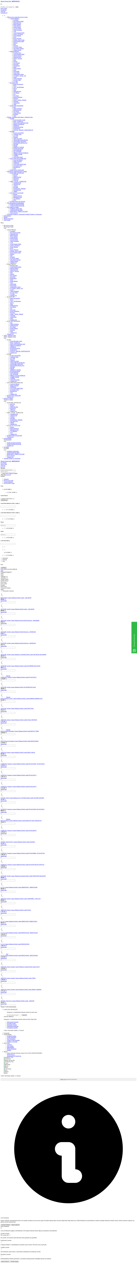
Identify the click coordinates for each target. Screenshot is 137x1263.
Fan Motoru (13, 307)
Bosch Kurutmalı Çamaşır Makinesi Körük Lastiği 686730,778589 (22, 731)
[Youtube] (12, 1025)
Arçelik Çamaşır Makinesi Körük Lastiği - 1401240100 (20, 609)
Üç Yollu (12, 294)
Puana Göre (4, 586)
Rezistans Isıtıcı (14, 265)
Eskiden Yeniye (4, 580)
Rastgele (3, 585)
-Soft (61, 1079)
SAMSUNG (4, 677)
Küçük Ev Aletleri (8, 398)
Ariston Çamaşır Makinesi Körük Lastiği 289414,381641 (21, 752)
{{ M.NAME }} (10, 537)
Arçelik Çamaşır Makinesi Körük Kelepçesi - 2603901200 (21, 632)
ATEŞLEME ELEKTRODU (17, 362)
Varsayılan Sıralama (6, 588)
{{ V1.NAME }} (10, 509)
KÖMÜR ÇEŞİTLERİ (13, 451)
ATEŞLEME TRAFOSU (16, 364)
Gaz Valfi (12, 358)
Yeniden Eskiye (4, 579)
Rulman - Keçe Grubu (15, 251)
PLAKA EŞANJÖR (15, 355)
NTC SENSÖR (14, 374)
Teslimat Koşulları (11, 1036)
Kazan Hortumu (14, 249)
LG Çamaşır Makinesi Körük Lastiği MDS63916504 (16, 944)
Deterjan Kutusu (14, 268)
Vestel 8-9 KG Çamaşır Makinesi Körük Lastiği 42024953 (20, 842)
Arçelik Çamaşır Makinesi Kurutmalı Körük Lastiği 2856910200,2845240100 (26, 876)
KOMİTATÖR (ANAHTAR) (14, 435)
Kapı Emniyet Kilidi (15, 232)
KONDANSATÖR (15, 348)
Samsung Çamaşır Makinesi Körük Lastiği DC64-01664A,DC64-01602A (25, 809)
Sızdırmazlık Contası (15, 287)
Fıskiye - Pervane (14, 271)
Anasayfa (6, 479)
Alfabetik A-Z (4, 576)
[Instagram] (12, 1026)
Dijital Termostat (14, 385)
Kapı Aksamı (13, 275)
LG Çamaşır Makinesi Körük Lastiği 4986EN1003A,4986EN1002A (20, 921)
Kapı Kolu (12, 310)
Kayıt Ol (3, 467)
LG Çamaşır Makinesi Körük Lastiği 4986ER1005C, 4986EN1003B (20, 887)
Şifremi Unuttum (13, 473)
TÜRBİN (12, 378)
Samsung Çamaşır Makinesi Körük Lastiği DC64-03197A (21, 786)
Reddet (97, 1220)
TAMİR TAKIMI (14, 377)
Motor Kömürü (14, 235)
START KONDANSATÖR (14, 444)
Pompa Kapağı (14, 238)
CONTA (12, 417)
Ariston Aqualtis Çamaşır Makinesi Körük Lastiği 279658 (21, 978)
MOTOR (12, 404)
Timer (11, 318)
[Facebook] (12, 1022)
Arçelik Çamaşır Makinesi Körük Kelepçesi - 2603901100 (21, 643)
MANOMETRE (14, 372)
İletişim (5, 217)
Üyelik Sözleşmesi (11, 1037)
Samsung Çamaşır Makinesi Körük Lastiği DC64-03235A (21, 677)
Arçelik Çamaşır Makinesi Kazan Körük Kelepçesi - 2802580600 (23, 620)
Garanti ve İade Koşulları (13, 1040)
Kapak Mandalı (14, 247)
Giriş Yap (3, 465)
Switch (12, 289)
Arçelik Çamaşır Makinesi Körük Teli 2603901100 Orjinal (21, 687)
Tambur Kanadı (14, 261)
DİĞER (12, 368)
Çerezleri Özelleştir (5, 1224)
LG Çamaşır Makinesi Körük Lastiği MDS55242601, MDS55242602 (20, 955)
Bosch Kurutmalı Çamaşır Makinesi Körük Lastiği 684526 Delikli (21, 741)
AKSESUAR (13, 415)
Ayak (11, 242)
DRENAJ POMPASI (15, 345)
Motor (11, 279)
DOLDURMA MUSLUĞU (17, 365)
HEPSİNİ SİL (4, 500)
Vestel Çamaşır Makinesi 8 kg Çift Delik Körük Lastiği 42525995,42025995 (25, 798)
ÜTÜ (11, 432)
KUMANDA (13, 350)
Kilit (11, 322)
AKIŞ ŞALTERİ (14, 361)
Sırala (2, 589)
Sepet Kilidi (13, 284)
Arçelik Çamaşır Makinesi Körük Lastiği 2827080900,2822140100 (23, 666)
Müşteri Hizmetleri (8, 218)
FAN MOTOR (14, 421)
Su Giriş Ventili (14, 239)
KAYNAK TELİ (14, 390)
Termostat (12, 315)
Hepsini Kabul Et (15, 1224)
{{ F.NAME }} (10, 555)
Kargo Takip (4, 464)
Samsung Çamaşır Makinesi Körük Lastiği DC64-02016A (21, 830)
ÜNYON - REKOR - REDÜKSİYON (20, 351)
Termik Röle (13, 317)
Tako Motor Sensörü (15, 259)
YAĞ (11, 392)
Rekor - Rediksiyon (15, 342)
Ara (17, 7)
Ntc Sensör (13, 327)
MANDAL (13, 408)
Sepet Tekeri (13, 285)
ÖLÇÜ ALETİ (11, 455)
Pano (11, 255)
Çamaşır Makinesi (8, 482)
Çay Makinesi (13, 431)
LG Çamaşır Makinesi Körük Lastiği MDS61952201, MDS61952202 (20, 932)
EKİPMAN (13, 347)
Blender (12, 427)
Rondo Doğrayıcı (14, 428)
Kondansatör (13, 278)
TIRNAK (12, 410)
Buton (11, 300)
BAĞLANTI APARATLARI (17, 344)
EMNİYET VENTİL (15, 370)
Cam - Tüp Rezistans (15, 301)
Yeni (3, 561)
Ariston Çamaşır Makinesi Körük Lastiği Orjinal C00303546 (22, 720)
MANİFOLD (13, 391)
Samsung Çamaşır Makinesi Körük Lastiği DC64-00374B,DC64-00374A (25, 864)
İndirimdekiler (7, 215)
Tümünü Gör (13, 262)
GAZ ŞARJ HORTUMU (16, 388)
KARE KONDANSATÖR (14, 442)
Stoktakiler (5, 558)
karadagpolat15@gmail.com (14, 1056)
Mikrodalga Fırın (14, 430)
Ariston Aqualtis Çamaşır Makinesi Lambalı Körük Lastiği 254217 (23, 967)
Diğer (11, 304)
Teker (11, 331)
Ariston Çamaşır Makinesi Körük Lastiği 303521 (19, 910)
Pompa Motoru (14, 237)
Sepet (11, 282)
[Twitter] (11, 1023)
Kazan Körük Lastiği (15, 252)
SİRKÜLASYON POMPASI (17, 375)
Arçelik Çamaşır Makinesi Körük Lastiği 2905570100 (20, 708)
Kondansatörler (7, 438)
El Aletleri (6, 447)
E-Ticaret (64, 1079)
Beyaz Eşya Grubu (8, 225)
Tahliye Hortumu (14, 241)
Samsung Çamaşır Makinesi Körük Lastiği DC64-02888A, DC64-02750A (26, 853)
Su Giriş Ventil (14, 292)
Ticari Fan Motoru (14, 384)
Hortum (12, 274)
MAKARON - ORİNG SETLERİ (15, 454)
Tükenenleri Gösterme (8, 591)
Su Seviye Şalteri (14, 258)
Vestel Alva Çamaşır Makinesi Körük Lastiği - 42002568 (20, 1001)
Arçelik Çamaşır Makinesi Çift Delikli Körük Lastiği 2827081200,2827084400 (26, 654)
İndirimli (5, 559)
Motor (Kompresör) (15, 298)
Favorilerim (3, 462)
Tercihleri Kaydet (14, 1261)
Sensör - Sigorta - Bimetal (16, 314)
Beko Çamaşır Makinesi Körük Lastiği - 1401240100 (18, 597)
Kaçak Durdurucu (14, 311)
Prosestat (12, 360)
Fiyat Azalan (4, 583)
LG (1, 887)
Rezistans (12, 257)
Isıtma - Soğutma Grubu (10, 335)
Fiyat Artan (3, 582)
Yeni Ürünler (7, 220)
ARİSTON (3, 720)
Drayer (12, 302)
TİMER (12, 422)
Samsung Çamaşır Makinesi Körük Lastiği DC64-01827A (21, 775)
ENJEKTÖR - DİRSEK (16, 420)
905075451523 (11, 1054)
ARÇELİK (3, 609)
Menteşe (12, 254)
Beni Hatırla (6, 473)
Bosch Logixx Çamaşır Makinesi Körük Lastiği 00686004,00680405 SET (23, 698)
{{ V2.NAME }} (10, 519)
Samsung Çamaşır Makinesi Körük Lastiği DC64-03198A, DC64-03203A (26, 764)
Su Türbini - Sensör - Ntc (16, 288)
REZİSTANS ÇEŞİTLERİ (14, 395)
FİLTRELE (3, 567)
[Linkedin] (12, 1027)
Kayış (11, 248)
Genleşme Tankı (14, 357)
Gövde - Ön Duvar (15, 245)
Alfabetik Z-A (4, 578)
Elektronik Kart (14, 234)
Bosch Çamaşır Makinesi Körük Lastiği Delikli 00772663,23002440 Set (23, 820)
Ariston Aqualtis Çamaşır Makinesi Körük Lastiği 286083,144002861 (24, 989)
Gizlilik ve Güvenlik (12, 1041)
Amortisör (12, 231)
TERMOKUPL (14, 414)
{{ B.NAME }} (10, 528)
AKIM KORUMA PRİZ (13, 452)
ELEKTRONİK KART (16, 341)
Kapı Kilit (12, 277)
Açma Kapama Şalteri (15, 244)
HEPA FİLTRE (14, 407)
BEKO (2, 597)
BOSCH (3, 698)
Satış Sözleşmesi (11, 1039)
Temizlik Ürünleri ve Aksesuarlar (12, 458)
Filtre (11, 272)
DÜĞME (12, 367)
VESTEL (3, 798)
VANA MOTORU (15, 380)
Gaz (11, 308)
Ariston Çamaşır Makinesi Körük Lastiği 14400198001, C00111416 (24, 898)
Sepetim (9, 1050)
